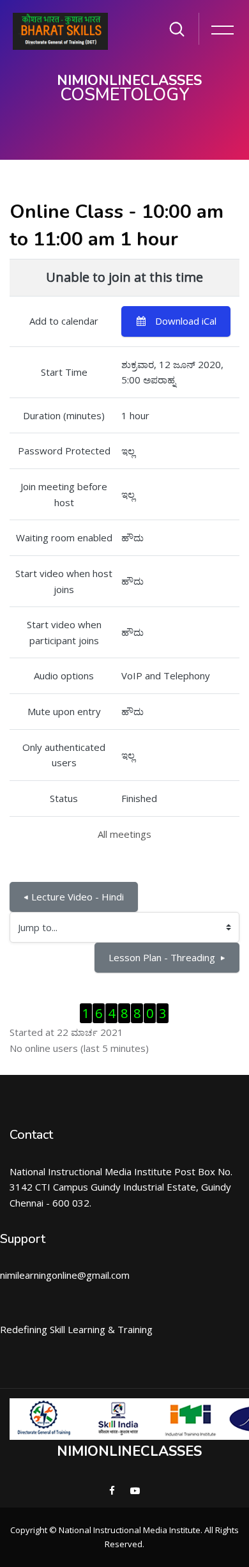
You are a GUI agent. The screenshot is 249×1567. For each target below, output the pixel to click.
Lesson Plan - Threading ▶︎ (167, 957)
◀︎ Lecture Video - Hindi (74, 896)
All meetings (124, 834)
